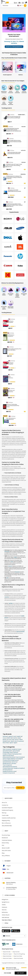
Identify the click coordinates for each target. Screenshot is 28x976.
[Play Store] (15, 931)
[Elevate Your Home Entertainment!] (14, 23)
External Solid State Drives (9, 757)
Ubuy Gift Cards (6, 850)
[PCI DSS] (5, 944)
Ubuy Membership (7, 825)
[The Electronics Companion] (5, 337)
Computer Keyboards (8, 768)
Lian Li (15, 741)
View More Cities (6, 920)
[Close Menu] (1, 3)
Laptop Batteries (7, 762)
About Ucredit (5, 848)
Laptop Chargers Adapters (9, 758)
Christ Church (5, 915)
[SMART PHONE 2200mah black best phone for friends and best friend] (5, 141)
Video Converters (7, 749)
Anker (19, 738)
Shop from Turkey (7, 958)
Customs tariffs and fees (9, 818)
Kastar (4, 739)
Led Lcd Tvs (14, 762)
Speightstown (5, 902)
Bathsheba (5, 912)
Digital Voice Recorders (8, 755)
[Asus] (8, 228)
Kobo (4, 742)
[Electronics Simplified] (5, 323)
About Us (4, 802)
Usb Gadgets (19, 758)
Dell (7, 577)
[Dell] (8, 237)
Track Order (5, 815)
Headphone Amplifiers (19, 768)
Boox (8, 741)
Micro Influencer (6, 823)
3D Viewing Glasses (7, 769)
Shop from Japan (7, 954)
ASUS (8, 738)
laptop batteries (20, 631)
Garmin (15, 738)
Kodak (18, 736)
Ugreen (11, 742)
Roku (7, 742)
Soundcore (20, 741)
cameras (6, 597)
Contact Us (5, 805)
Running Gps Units (16, 754)
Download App (6, 835)
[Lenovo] (20, 275)
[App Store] (6, 931)
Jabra (12, 741)
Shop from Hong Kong (19, 954)
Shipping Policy (6, 820)
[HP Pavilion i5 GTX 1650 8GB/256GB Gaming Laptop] (5, 192)
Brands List (5, 837)
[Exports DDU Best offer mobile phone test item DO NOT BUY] (5, 153)
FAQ (3, 845)
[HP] (20, 256)
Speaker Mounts (6, 763)
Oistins (4, 904)
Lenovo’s (10, 566)
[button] (16, 3)
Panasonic (17, 572)
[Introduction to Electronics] (6, 420)
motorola (23, 150)
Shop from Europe (18, 958)
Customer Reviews (7, 840)
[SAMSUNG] (20, 228)
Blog (3, 853)
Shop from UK (16, 951)
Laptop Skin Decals (7, 750)
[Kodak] (8, 275)
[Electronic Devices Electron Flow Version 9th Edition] (5, 351)
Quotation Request (7, 807)
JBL (13, 739)
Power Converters (20, 757)
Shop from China (18, 956)
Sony (12, 561)
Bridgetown (5, 899)
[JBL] (20, 247)
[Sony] (8, 219)
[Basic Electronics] (5, 378)
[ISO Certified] (16, 944)
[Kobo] (20, 265)
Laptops (11, 603)
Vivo (10, 739)
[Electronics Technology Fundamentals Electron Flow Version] (4, 406)
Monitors (15, 752)
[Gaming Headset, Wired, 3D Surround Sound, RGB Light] (5, 117)
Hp (21, 736)
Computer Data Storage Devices (10, 760)
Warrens (4, 910)
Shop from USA (6, 951)
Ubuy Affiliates (6, 855)
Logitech (10, 736)
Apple (15, 557)
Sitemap (4, 813)
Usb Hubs (13, 763)
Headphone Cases (16, 749)
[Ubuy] (7, 2)
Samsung (6, 551)
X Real (20, 739)
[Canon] (8, 265)
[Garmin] (8, 247)
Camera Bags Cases (8, 752)
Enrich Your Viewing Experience (14, 46)
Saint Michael (5, 917)
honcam (23, 126)
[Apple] (20, 237)
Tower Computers (7, 765)
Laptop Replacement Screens (10, 766)
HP (24, 188)
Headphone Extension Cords (9, 771)
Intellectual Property (7, 810)
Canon (4, 738)
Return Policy (5, 843)
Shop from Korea (7, 956)
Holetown (4, 907)
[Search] (25, 5)
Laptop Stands (15, 750)
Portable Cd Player (7, 754)
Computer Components (8, 773)
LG (7, 739)
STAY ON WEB (7, 973)
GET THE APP (20, 973)
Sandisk (4, 741)
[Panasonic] (8, 256)
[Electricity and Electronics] (5, 392)
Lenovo (16, 739)
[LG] (20, 219)
